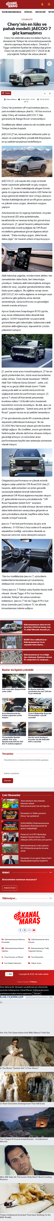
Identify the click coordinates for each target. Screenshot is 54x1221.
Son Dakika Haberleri (12, 963)
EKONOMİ (40, 12)
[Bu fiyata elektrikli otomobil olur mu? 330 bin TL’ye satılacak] (40, 681)
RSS (10, 974)
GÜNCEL (28, 12)
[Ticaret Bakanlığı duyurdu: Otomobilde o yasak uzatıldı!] (40, 705)
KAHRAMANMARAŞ (11, 12)
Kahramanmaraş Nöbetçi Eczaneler (13, 941)
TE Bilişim (33, 982)
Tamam (37, 994)
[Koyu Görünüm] (42, 4)
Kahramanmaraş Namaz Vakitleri (13, 949)
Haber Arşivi (36, 963)
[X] (25, 930)
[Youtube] (34, 930)
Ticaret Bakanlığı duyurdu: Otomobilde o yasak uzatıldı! (40, 716)
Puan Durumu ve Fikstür (14, 957)
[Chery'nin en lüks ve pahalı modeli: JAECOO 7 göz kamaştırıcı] (27, 74)
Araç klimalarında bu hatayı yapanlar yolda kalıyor (12, 716)
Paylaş (7, 93)
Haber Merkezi (11, 99)
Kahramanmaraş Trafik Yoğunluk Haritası (38, 949)
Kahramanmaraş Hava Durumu (38, 941)
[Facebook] (20, 930)
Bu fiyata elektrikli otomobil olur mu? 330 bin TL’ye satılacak (39, 692)
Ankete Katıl (9, 888)
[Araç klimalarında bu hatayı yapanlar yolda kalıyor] (14, 705)
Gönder (7, 781)
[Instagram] (29, 930)
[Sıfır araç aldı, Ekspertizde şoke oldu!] (14, 681)
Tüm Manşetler (37, 957)
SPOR (51, 12)
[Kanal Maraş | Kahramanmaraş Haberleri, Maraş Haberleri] (12, 4)
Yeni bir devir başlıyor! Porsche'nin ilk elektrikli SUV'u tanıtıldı (38, 740)
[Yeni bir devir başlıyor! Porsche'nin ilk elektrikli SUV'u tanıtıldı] (40, 729)
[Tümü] (50, 872)
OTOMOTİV (27, 20)
